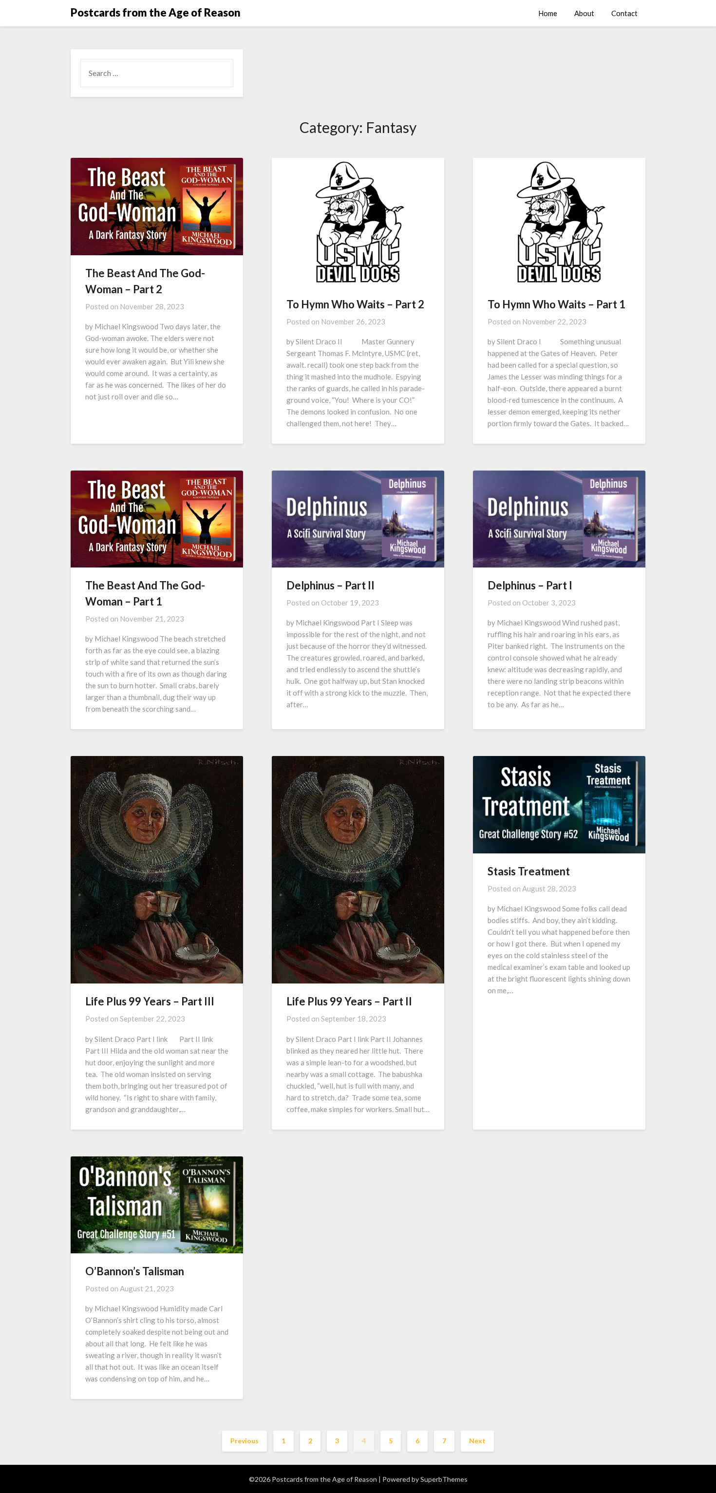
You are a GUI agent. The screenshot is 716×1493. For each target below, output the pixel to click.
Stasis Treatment (529, 871)
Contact (624, 13)
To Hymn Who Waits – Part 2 (355, 304)
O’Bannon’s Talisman (134, 1271)
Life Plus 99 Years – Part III (149, 1001)
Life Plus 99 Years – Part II (349, 1001)
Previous (244, 1440)
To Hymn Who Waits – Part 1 (556, 304)
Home (547, 13)
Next (477, 1440)
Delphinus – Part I (530, 585)
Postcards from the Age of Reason (156, 12)
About (584, 13)
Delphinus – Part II (330, 585)
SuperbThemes (444, 1479)
